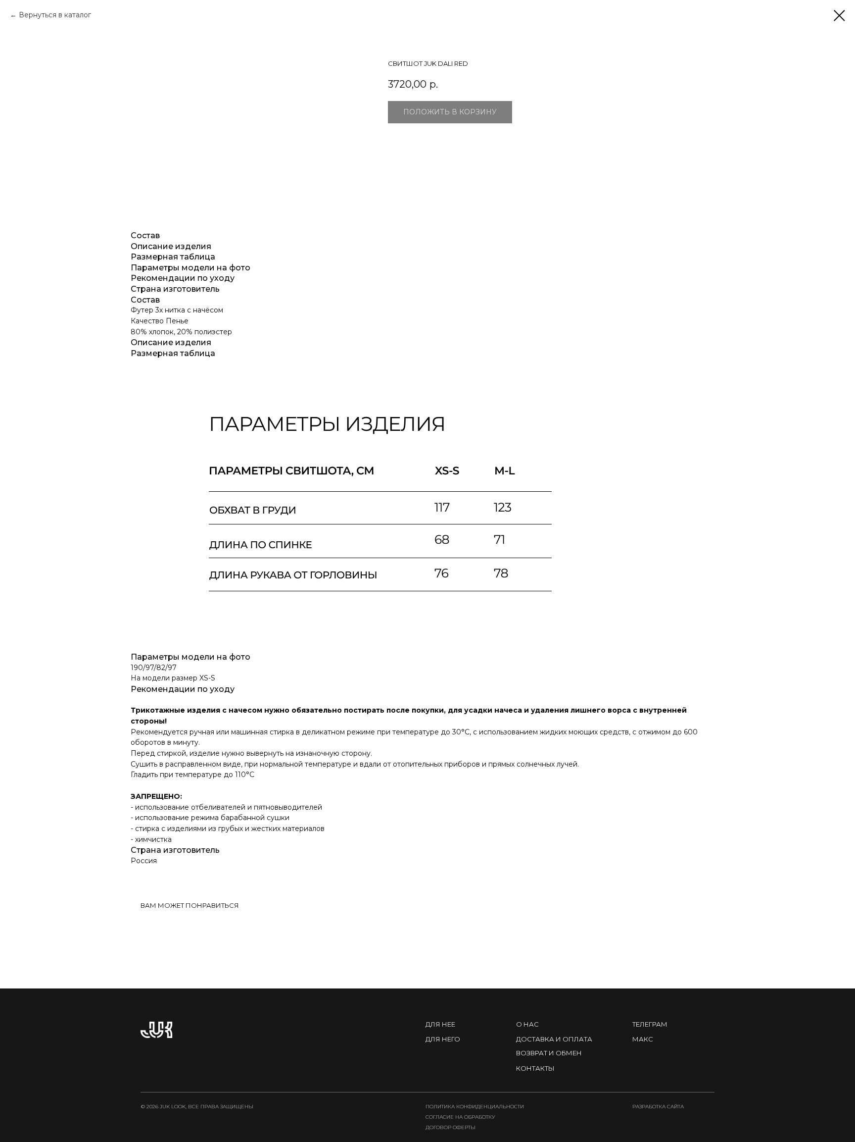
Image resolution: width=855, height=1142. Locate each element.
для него (443, 1039)
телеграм (649, 1024)
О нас (527, 1024)
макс (642, 1039)
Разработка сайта (658, 1106)
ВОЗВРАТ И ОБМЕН (549, 1053)
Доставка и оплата (554, 1039)
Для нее (440, 1024)
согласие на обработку (460, 1117)
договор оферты (450, 1127)
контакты (535, 1068)
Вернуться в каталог (55, 14)
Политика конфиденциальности (475, 1106)
